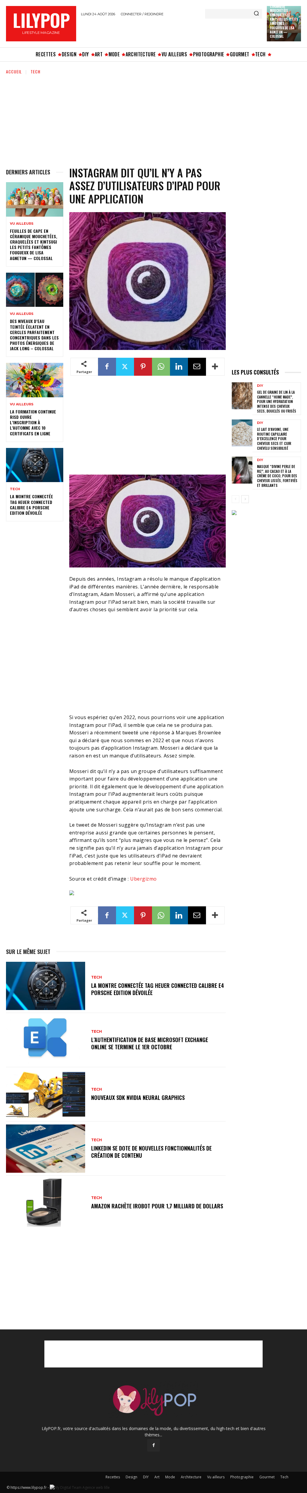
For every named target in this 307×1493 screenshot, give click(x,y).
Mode (170, 1477)
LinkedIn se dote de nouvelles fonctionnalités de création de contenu (151, 1151)
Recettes (113, 1477)
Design (131, 1477)
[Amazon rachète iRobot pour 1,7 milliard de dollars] (45, 1203)
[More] (215, 367)
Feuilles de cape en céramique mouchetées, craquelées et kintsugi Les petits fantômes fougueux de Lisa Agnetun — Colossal (33, 244)
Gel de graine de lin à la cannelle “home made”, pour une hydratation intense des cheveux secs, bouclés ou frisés (276, 401)
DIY (260, 385)
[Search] (256, 14)
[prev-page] (235, 499)
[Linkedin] (179, 367)
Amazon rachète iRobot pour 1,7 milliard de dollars (157, 1206)
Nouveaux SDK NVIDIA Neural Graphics (138, 1097)
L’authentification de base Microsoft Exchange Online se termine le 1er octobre (149, 1043)
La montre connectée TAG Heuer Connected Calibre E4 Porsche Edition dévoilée (31, 504)
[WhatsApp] (161, 367)
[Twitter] (125, 367)
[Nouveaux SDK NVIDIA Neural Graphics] (45, 1094)
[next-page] (245, 499)
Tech (35, 71)
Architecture (191, 1477)
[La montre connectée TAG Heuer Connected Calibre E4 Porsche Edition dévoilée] (34, 465)
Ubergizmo (143, 878)
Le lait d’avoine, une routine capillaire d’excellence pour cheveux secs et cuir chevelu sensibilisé (274, 438)
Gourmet (267, 1477)
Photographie (242, 1477)
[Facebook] (107, 367)
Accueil (14, 71)
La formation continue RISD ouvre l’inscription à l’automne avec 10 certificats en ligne (33, 422)
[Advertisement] (151, 31)
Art (156, 1477)
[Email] (197, 367)
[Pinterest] (143, 367)
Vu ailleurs (22, 223)
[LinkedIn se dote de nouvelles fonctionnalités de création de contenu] (45, 1148)
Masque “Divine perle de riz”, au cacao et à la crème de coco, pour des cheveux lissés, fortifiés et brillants (277, 475)
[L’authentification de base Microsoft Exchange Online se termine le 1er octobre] (45, 1040)
